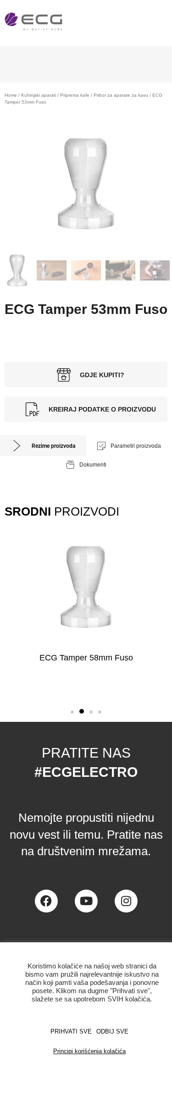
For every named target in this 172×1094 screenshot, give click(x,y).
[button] (72, 712)
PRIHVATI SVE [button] (71, 1031)
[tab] (43, 445)
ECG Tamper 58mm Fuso (86, 657)
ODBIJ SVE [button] (112, 1031)
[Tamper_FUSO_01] (86, 183)
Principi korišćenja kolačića (89, 1051)
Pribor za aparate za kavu (121, 95)
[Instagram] (126, 901)
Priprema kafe (74, 95)
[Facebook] (46, 901)
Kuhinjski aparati (38, 95)
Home (11, 95)
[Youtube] (86, 901)
